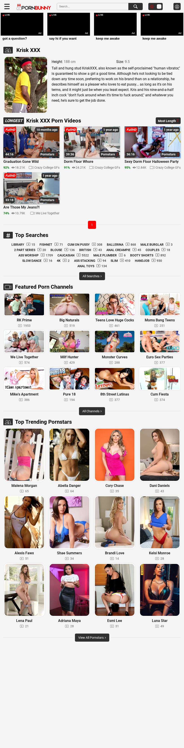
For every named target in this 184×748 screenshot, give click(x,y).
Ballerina (121, 244)
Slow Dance (37, 260)
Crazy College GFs (46, 167)
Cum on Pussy (85, 244)
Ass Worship (35, 255)
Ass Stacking (90, 260)
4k (63, 260)
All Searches (91, 276)
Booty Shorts (148, 255)
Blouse (62, 250)
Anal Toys (92, 266)
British (90, 250)
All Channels (91, 411)
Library (23, 244)
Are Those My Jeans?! (21, 207)
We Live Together (47, 213)
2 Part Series (30, 250)
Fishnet (51, 244)
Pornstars (47, 154)
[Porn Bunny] (33, 7)
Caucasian (73, 255)
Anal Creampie (123, 250)
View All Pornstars (91, 637)
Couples (158, 250)
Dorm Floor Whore (78, 162)
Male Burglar (156, 244)
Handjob (148, 260)
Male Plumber (109, 255)
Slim (120, 260)
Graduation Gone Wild (21, 162)
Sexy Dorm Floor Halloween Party (152, 162)
